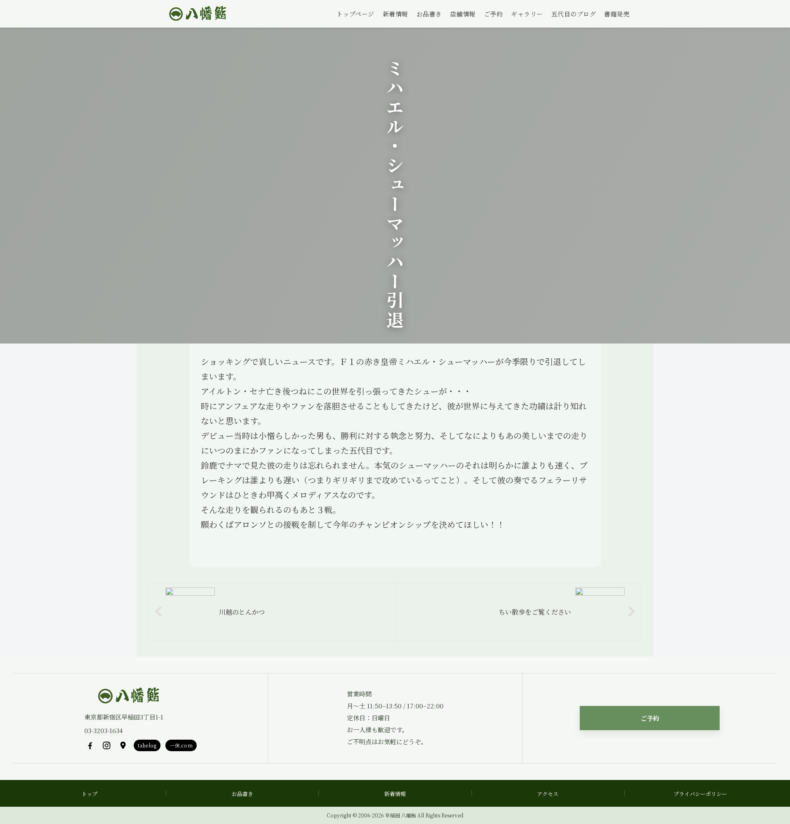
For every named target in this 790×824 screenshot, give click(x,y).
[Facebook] (90, 745)
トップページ (355, 13)
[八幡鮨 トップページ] (196, 14)
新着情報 (395, 13)
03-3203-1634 (103, 730)
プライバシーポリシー (700, 794)
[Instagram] (106, 745)
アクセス (547, 794)
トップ (89, 794)
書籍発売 (617, 13)
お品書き (429, 13)
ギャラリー (527, 13)
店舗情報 (463, 13)
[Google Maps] (123, 745)
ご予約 (493, 13)
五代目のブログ (573, 13)
